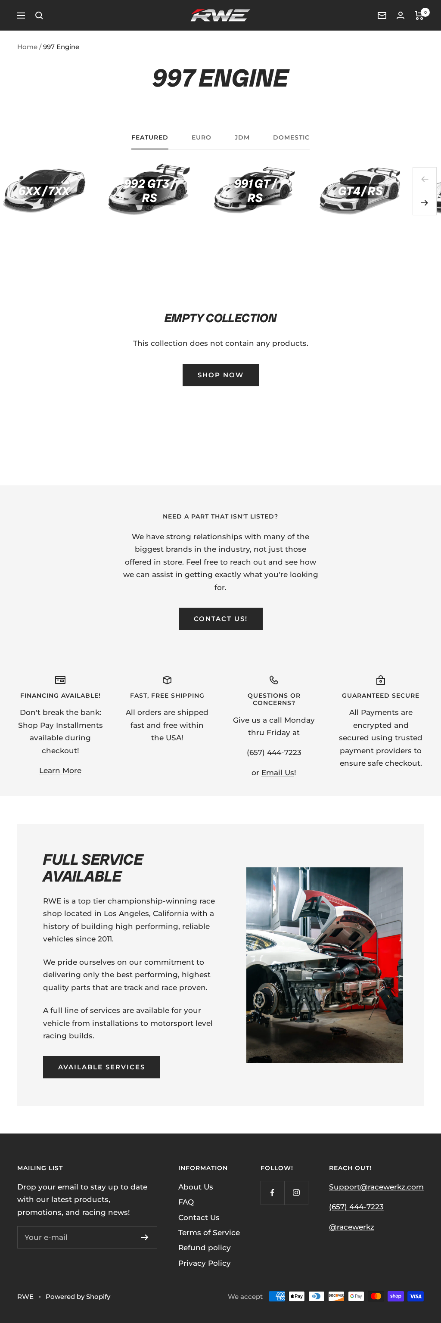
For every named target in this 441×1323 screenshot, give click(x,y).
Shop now (221, 375)
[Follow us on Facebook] (272, 1193)
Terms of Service (209, 1232)
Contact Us (199, 1217)
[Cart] (419, 15)
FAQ (186, 1202)
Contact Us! (221, 619)
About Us (195, 1187)
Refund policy (204, 1247)
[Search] (39, 15)
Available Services (101, 1067)
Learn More (60, 770)
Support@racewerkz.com (376, 1187)
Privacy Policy (204, 1263)
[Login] (400, 15)
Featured (149, 137)
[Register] (145, 1237)
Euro (201, 137)
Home (27, 47)
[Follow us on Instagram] (296, 1193)
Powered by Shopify (78, 1296)
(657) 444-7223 (356, 1206)
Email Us (277, 772)
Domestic (291, 137)
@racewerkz (351, 1227)
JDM (242, 137)
